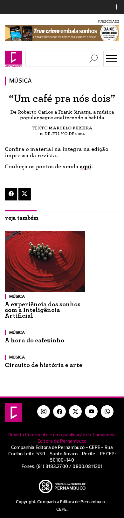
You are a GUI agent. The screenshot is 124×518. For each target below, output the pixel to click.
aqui (85, 167)
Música (20, 81)
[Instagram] (43, 411)
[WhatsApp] (107, 411)
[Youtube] (91, 411)
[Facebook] (11, 194)
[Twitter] (24, 194)
